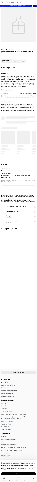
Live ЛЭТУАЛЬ (5, 427)
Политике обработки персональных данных (16, 469)
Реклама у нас (5, 455)
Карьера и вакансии (7, 396)
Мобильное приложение (8, 439)
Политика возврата (7, 421)
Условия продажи (6, 411)
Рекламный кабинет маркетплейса (11, 450)
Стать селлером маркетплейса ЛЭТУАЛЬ (13, 447)
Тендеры (4, 442)
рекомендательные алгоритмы (9, 466)
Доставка (4, 408)
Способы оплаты (6, 406)
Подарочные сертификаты (9, 390)
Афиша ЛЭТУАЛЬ (6, 429)
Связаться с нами (6, 424)
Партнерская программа (8, 444)
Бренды (3, 436)
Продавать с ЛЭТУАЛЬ (8, 385)
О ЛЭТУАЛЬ (4, 382)
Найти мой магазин (7, 393)
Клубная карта (5, 388)
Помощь (3, 403)
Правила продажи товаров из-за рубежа (13, 414)
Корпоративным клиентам (9, 453)
